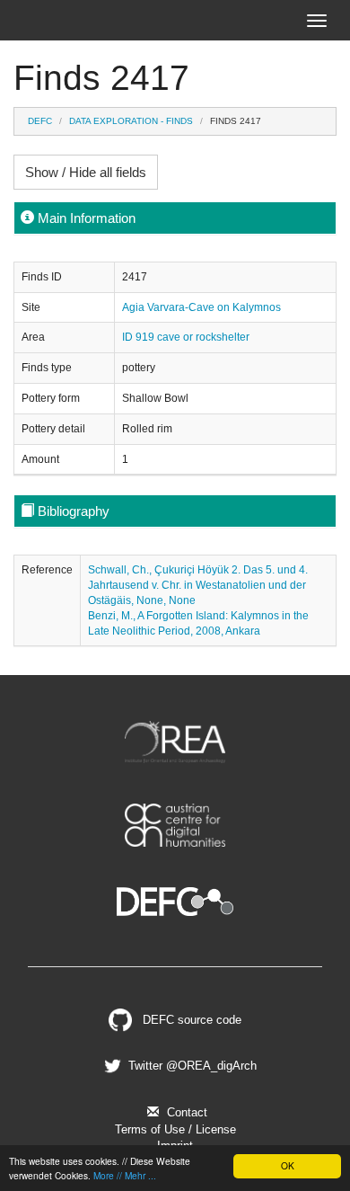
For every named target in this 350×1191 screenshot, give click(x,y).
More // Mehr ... (124, 1175)
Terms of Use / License (175, 1129)
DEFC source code (190, 1020)
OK (287, 1165)
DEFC (40, 121)
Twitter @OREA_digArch (190, 1065)
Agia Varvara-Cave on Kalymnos (201, 307)
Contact (185, 1112)
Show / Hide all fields (85, 172)
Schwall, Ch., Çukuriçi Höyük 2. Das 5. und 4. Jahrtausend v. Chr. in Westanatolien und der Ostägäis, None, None (198, 585)
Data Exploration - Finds (131, 121)
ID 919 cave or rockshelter (185, 337)
